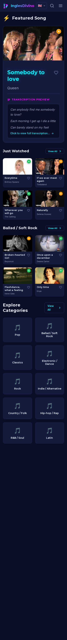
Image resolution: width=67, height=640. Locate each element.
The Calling (10, 216)
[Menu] (60, 5)
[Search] (52, 5)
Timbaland (42, 184)
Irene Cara (9, 293)
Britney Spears (12, 182)
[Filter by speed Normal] (61, 161)
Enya (39, 291)
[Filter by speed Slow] (29, 161)
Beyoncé (9, 261)
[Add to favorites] (56, 72)
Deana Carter (43, 261)
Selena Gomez (44, 214)
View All (52, 151)
